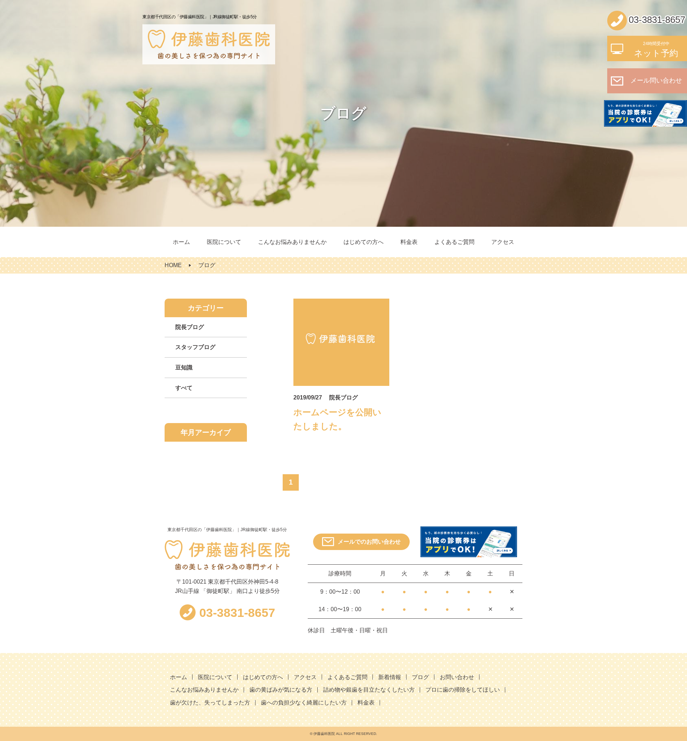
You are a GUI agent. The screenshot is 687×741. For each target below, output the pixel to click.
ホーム (181, 242)
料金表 (409, 242)
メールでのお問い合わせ (369, 542)
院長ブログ (189, 327)
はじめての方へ (364, 242)
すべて (184, 388)
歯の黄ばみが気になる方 (280, 690)
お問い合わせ (457, 677)
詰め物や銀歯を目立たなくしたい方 (369, 690)
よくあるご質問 (454, 242)
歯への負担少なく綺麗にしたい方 (304, 703)
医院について (224, 242)
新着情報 (389, 677)
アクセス (502, 242)
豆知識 (184, 367)
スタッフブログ (195, 347)
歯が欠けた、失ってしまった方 (210, 703)
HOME (173, 265)
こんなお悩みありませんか (292, 242)
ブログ (420, 677)
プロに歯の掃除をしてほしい (462, 690)
